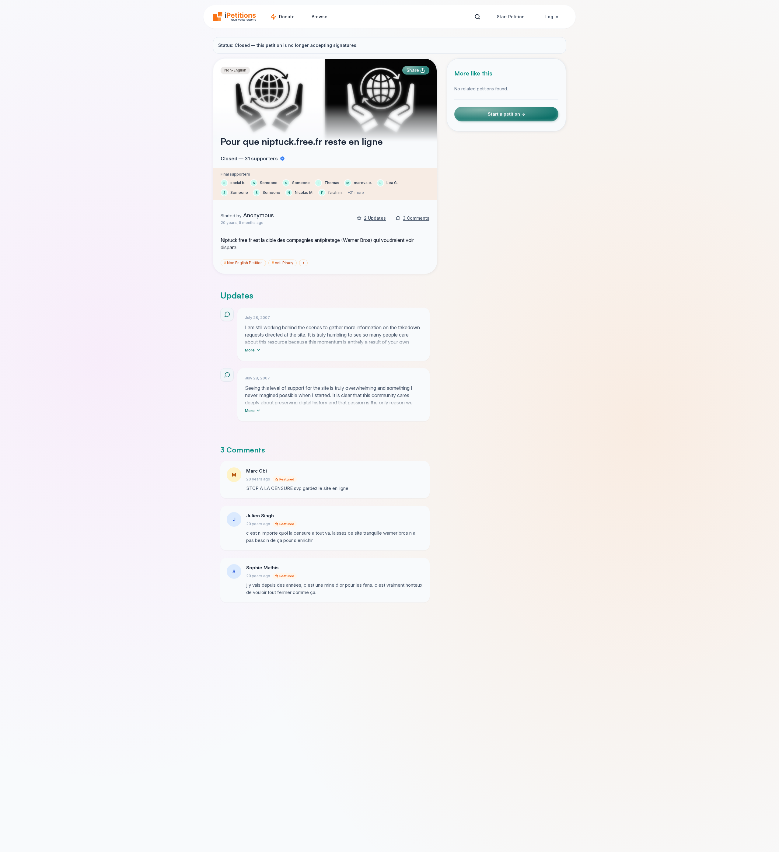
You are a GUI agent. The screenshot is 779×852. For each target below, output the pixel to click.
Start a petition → (506, 114)
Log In (551, 16)
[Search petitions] (477, 17)
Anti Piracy (282, 262)
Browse (319, 16)
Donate (287, 16)
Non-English (235, 70)
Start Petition (511, 16)
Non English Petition (243, 262)
